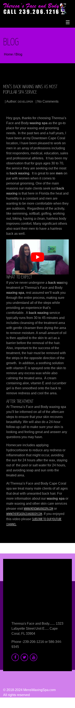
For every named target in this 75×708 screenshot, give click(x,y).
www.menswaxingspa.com (38, 508)
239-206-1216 (33, 642)
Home (9, 54)
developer (25, 101)
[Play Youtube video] (37, 257)
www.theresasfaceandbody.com (24, 514)
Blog (18, 54)
